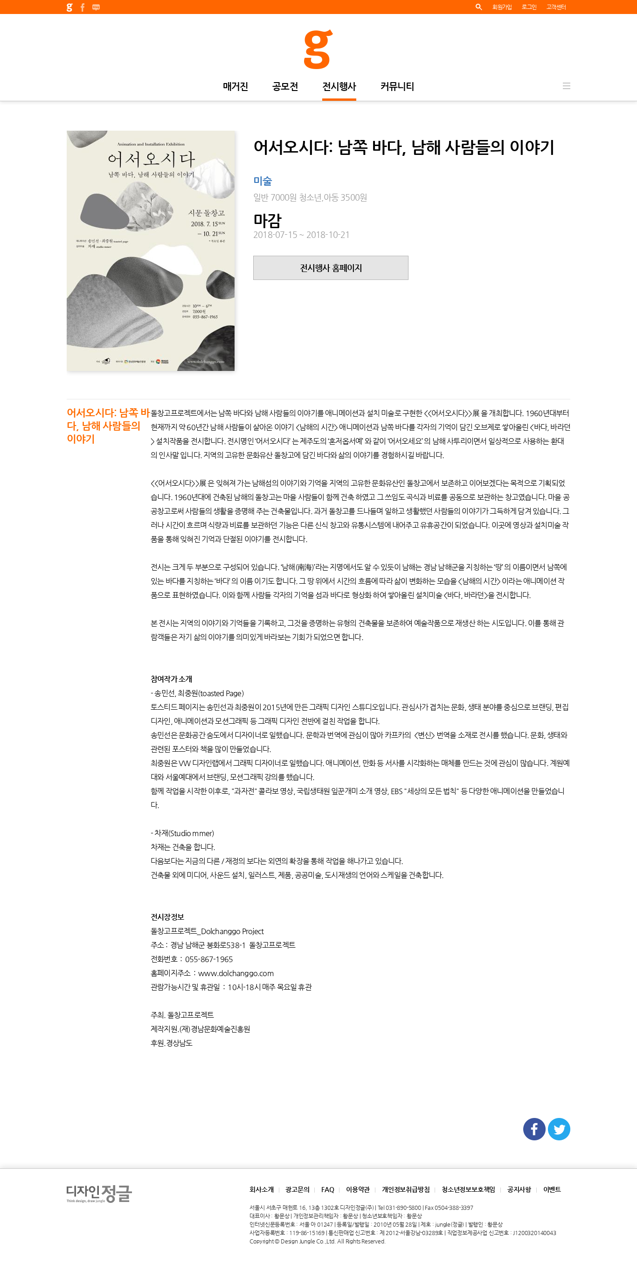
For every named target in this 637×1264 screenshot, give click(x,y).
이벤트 (552, 1189)
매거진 (236, 87)
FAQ (327, 1189)
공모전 (285, 87)
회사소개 (261, 1189)
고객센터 (556, 7)
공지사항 (519, 1189)
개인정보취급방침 (405, 1189)
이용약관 (358, 1189)
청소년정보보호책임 (468, 1189)
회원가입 (502, 7)
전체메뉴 (566, 86)
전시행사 (339, 87)
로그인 (529, 7)
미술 (262, 181)
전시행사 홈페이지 (331, 267)
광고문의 (297, 1189)
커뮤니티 (398, 87)
